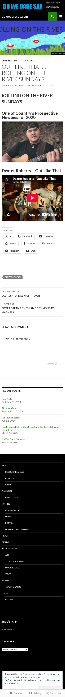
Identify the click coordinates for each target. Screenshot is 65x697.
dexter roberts (13, 277)
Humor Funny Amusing (18, 529)
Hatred (9, 516)
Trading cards (13, 587)
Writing (6, 504)
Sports (5, 580)
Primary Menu (61, 16)
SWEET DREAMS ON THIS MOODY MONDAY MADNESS (28, 308)
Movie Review (12, 567)
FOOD (5, 593)
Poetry (9, 523)
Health (6, 535)
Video (33, 60)
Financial (7, 491)
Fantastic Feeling (11, 417)
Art (7, 555)
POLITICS (9, 478)
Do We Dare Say (26, 85)
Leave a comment (44, 85)
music (25, 60)
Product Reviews (14, 472)
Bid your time (9, 408)
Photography (16, 561)
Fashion (6, 542)
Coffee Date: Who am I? (15, 439)
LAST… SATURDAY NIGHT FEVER (21, 293)
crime (8, 484)
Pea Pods (7, 398)
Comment (51, 363)
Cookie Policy (11, 683)
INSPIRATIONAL (12, 510)
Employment (12, 497)
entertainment (11, 60)
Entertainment (10, 548)
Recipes (9, 599)
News (5, 465)
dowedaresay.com (15, 16)
